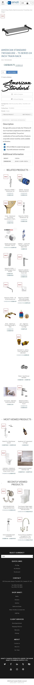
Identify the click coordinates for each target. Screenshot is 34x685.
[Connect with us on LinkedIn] (17, 664)
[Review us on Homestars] (29, 664)
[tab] (6, 120)
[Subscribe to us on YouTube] (11, 669)
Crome (7, 111)
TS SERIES (11, 108)
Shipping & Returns (17, 626)
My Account (17, 572)
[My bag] (27, 3)
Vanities (17, 603)
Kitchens (17, 599)
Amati (3, 10)
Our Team (17, 650)
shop (7, 10)
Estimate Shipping (18, 99)
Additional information (18, 120)
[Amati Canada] (12, 3)
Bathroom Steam (17, 606)
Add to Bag (12, 72)
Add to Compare (18, 94)
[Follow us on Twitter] (5, 664)
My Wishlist (17, 568)
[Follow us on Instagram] (17, 669)
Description (6, 120)
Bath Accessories (18, 10)
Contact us (17, 643)
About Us (17, 646)
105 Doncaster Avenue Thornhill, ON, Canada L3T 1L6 (17, 581)
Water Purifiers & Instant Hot (17, 609)
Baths (10, 10)
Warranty (17, 630)
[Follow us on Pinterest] (23, 669)
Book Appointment (17, 623)
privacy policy (13, 682)
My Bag (17, 565)
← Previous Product (8, 114)
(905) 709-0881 (18, 585)
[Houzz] (23, 664)
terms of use (21, 682)
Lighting (17, 613)
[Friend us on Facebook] (11, 664)
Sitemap (17, 633)
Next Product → (27, 114)
